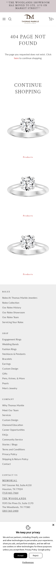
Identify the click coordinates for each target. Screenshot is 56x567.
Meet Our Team (10, 410)
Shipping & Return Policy (15, 459)
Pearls (5, 383)
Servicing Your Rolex (12, 322)
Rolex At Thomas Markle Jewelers (19, 297)
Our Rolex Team (10, 317)
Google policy (44, 549)
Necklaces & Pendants (14, 353)
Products (28, 157)
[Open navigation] (4, 19)
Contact (6, 463)
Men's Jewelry (9, 388)
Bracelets (7, 358)
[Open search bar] (11, 19)
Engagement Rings (11, 339)
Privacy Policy (9, 454)
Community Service (12, 439)
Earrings (6, 363)
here (16, 58)
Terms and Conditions (13, 449)
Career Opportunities (13, 429)
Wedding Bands (10, 344)
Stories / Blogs (9, 444)
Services (6, 415)
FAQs (5, 434)
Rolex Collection (10, 302)
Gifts (4, 373)
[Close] (53, 524)
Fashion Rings (9, 349)
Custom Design (10, 368)
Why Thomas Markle (13, 405)
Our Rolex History (11, 307)
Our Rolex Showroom (13, 312)
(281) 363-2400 (10, 510)
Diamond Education (12, 424)
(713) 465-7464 (10, 492)
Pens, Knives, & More (13, 378)
